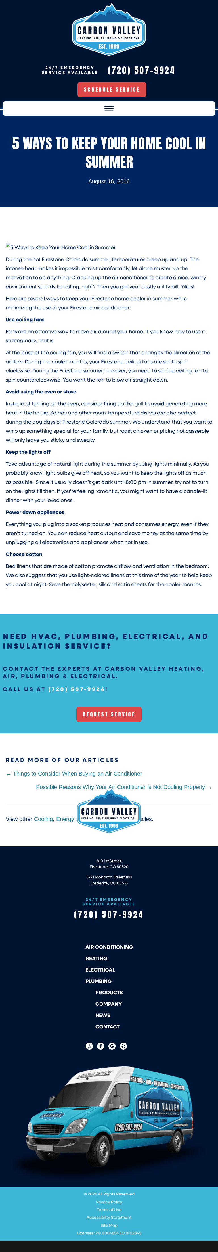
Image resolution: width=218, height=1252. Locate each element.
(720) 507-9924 (76, 689)
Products (109, 992)
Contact (107, 1026)
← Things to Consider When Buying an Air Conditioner (74, 773)
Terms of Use (109, 1209)
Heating (96, 958)
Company (108, 1003)
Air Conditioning (109, 946)
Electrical (100, 969)
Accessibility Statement (109, 1217)
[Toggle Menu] (109, 108)
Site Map (109, 1225)
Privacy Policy (109, 1202)
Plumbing (98, 981)
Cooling (43, 819)
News (102, 1015)
